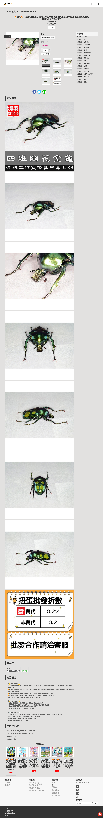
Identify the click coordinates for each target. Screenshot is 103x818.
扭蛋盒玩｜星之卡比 (83, 58)
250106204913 (31, 12)
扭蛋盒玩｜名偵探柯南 (83, 44)
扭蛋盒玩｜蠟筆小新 (83, 68)
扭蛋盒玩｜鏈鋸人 (82, 82)
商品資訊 (51, 27)
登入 (53, 786)
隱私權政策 (55, 790)
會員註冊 (54, 782)
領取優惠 (94, 803)
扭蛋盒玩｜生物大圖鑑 (20, 12)
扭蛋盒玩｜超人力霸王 (83, 71)
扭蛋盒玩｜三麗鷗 (82, 36)
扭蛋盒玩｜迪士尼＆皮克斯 (85, 74)
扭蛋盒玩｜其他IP (82, 39)
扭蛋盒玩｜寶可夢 (82, 50)
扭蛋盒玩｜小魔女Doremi (85, 52)
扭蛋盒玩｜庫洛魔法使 (83, 55)
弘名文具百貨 (10, 12)
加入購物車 (46, 54)
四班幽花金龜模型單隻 (47, 37)
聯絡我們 (7, 782)
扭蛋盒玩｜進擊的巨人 (83, 76)
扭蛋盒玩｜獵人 (81, 60)
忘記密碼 (54, 787)
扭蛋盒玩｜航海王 (82, 66)
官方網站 (7, 784)
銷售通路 (7, 785)
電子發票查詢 (56, 795)
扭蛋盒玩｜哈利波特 (83, 47)
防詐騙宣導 (55, 793)
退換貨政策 (55, 792)
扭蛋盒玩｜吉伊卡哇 (83, 42)
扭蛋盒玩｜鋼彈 (81, 79)
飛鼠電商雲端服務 (10, 813)
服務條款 (54, 789)
